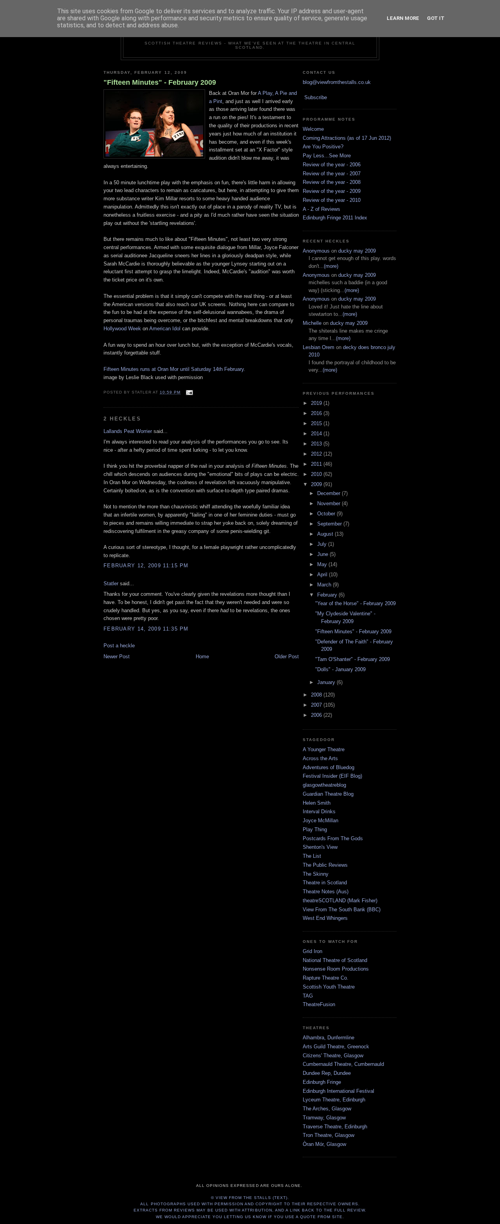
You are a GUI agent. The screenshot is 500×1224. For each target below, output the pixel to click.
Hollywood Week (122, 328)
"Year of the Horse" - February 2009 (355, 603)
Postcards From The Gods (333, 838)
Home (202, 656)
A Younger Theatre (324, 749)
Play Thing (315, 829)
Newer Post (117, 656)
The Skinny (316, 874)
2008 (317, 695)
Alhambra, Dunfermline (328, 1037)
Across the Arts (320, 758)
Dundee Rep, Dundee (327, 1073)
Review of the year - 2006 (332, 164)
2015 (317, 423)
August (326, 534)
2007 (317, 705)
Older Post (287, 656)
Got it (436, 18)
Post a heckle (119, 646)
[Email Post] (188, 392)
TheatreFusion (319, 1004)
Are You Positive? (323, 147)
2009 (317, 484)
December (329, 493)
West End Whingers (325, 918)
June (323, 554)
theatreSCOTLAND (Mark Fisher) (340, 900)
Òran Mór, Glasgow (324, 1144)
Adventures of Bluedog (328, 767)
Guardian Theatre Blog (328, 794)
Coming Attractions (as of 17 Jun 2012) (347, 138)
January (327, 682)
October (327, 514)
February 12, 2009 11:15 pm (146, 565)
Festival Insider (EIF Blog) (332, 776)
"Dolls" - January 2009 (340, 669)
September (330, 524)
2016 (317, 413)
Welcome (313, 129)
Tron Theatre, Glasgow (328, 1135)
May (323, 564)
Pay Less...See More (327, 156)
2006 (317, 715)
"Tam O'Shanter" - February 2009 (352, 659)
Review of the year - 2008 (332, 182)
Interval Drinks (319, 811)
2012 (317, 454)
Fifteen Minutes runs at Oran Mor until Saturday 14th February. (174, 369)
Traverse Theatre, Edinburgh (335, 1127)
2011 (317, 464)
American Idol (164, 328)
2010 (317, 474)
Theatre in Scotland (325, 882)
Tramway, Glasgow (324, 1118)
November (329, 503)
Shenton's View (320, 847)
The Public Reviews (325, 865)
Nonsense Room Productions (336, 969)
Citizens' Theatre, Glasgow (333, 1055)
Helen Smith (316, 803)
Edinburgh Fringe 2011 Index (335, 218)
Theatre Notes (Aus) (325, 891)
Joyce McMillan (320, 820)
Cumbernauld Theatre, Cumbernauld (343, 1064)
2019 (317, 403)
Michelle (312, 323)
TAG (308, 996)
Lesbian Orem (318, 347)
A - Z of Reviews (321, 209)
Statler (111, 583)
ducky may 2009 (357, 251)
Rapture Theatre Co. (325, 978)
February (328, 595)
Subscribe (315, 97)
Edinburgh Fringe (322, 1082)
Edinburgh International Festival (338, 1091)
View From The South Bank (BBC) (341, 909)
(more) (331, 266)
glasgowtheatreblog (324, 785)
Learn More (403, 18)
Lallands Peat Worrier (128, 431)
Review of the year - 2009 (332, 191)
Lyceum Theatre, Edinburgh (334, 1100)
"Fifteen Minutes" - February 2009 (160, 82)
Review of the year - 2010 (332, 200)
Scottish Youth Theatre (329, 987)
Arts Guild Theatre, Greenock (336, 1046)
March (325, 585)
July (322, 544)
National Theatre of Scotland (335, 960)
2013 (317, 444)
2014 (317, 434)
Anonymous (316, 251)
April (323, 574)
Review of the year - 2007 (332, 173)
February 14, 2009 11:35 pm (146, 629)
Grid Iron (312, 951)
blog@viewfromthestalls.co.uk (337, 82)
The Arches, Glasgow (327, 1109)
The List (312, 856)
